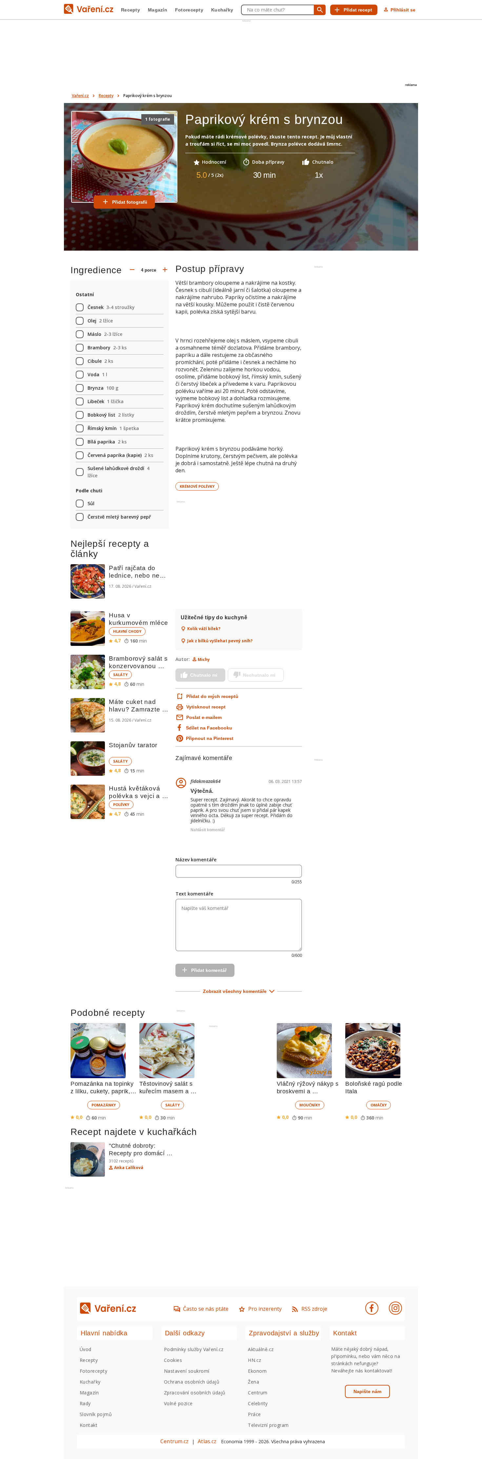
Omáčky (379, 1104)
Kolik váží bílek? (203, 628)
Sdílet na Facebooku (209, 727)
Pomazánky (103, 1104)
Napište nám (367, 1391)
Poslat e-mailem (204, 717)
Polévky (121, 804)
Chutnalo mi (203, 675)
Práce (254, 1414)
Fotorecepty (189, 9)
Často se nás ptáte (206, 1308)
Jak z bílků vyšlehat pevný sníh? (219, 641)
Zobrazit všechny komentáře (235, 991)
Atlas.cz (207, 1441)
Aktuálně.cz (260, 1349)
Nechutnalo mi (259, 675)
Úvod (85, 1349)
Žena (253, 1382)
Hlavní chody (127, 631)
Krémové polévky (197, 486)
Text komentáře (194, 894)
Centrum (257, 1392)
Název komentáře (195, 859)
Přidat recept (358, 9)
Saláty (120, 674)
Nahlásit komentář (208, 830)
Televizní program (268, 1425)
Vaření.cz (80, 95)
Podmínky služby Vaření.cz (194, 1349)
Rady (85, 1403)
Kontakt (88, 1425)
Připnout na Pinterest (209, 738)
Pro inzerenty (265, 1308)
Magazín (157, 9)
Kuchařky (222, 9)
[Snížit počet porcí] (132, 270)
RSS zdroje (314, 1308)
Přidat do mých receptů (211, 696)
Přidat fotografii (129, 202)
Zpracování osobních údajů (195, 1392)
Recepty (130, 9)
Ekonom (257, 1371)
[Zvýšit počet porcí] (165, 270)
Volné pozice (178, 1403)
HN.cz (254, 1360)
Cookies (173, 1360)
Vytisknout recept (206, 706)
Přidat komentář (209, 970)
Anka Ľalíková (128, 1167)
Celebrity (258, 1403)
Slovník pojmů (96, 1414)
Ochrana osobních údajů (192, 1382)
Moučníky (309, 1104)
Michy (204, 659)
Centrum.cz (174, 1441)
